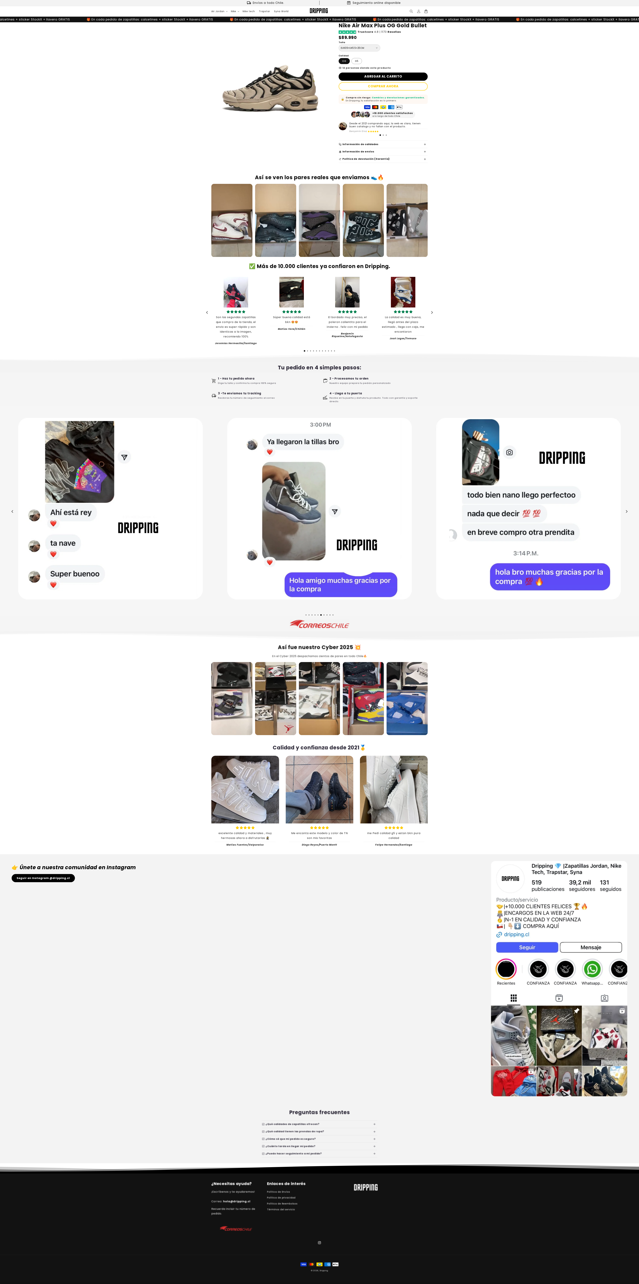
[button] (219, 11)
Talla (342, 42)
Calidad (344, 55)
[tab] (380, 135)
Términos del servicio (281, 1209)
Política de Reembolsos (282, 1203)
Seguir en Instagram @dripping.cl (43, 878)
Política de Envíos (278, 1191)
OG (344, 61)
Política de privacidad (281, 1197)
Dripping (324, 1270)
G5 (356, 61)
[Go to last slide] (207, 312)
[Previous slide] (12, 511)
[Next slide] (431, 312)
